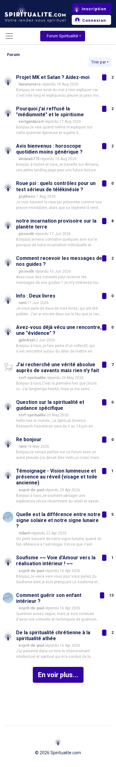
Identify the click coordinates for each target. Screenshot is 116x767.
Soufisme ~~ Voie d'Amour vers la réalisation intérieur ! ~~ (56, 560)
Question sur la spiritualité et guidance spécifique (50, 405)
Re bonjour (28, 439)
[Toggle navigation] (9, 36)
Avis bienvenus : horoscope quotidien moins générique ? (49, 149)
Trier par (98, 62)
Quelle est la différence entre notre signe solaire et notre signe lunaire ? (58, 520)
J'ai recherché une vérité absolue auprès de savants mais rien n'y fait (57, 367)
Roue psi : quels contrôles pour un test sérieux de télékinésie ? (56, 186)
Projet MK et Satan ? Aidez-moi (52, 77)
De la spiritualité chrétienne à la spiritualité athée (53, 635)
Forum (13, 54)
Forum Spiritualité (62, 36)
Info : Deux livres (35, 296)
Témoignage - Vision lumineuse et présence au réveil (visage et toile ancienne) (56, 477)
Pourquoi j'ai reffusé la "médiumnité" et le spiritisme (50, 112)
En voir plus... (58, 675)
